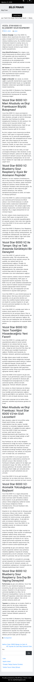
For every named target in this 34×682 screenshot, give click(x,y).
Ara (3, 649)
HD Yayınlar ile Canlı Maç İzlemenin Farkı (19, 646)
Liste (4, 658)
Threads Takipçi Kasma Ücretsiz (13, 664)
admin (15, 31)
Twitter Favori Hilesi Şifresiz (11, 667)
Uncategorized (8, 638)
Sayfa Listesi (7, 661)
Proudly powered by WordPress (12, 678)
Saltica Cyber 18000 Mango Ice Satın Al (14, 644)
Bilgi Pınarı (16, 7)
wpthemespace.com (19, 680)
